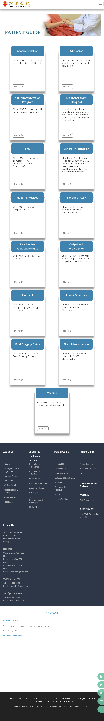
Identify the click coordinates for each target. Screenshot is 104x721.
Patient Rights (80, 699)
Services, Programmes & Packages (36, 500)
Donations (8, 480)
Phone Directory (87, 464)
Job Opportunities (88, 500)
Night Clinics (34, 507)
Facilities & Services (38, 483)
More (17, 86)
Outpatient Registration (65, 478)
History (7, 464)
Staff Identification (88, 469)
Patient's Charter (54, 702)
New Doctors (60, 469)
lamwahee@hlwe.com (14, 636)
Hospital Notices (62, 464)
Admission (59, 482)
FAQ (82, 473)
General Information (63, 473)
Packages (33, 492)
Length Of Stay (61, 499)
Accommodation (36, 488)
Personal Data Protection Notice (57, 699)
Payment (59, 494)
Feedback (8, 502)
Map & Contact (10, 497)
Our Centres (34, 479)
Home (12, 699)
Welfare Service (11, 485)
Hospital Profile (10, 476)
